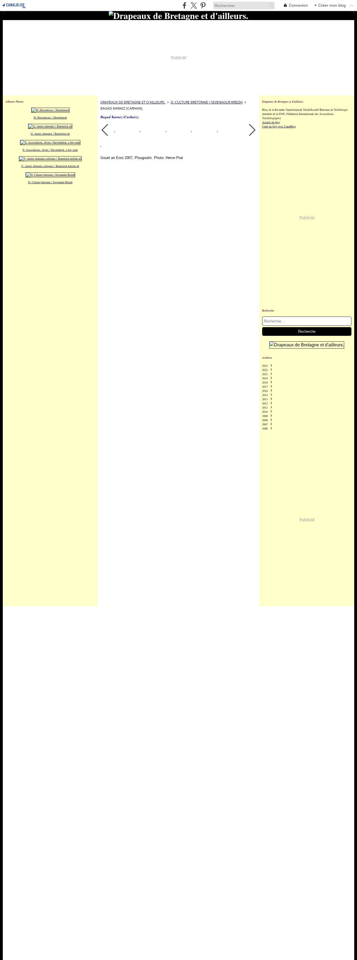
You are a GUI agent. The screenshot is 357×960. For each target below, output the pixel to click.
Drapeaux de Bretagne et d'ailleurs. (132, 102)
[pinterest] (202, 5)
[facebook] (184, 5)
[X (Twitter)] (193, 5)
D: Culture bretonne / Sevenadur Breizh (207, 102)
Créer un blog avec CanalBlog (279, 126)
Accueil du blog (271, 122)
